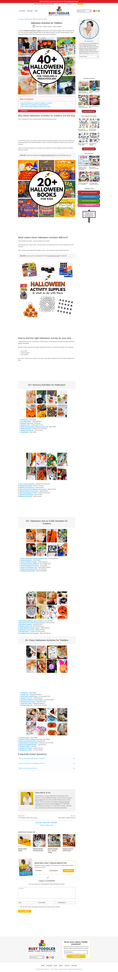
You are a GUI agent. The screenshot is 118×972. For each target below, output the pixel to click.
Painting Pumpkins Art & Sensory (30, 565)
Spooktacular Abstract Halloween (30, 563)
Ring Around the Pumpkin (28, 701)
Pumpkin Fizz (24, 692)
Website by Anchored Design (75, 969)
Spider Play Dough (26, 428)
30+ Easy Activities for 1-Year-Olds (83, 184)
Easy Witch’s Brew (26, 421)
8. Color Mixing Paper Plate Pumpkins (28, 633)
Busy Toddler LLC (45, 969)
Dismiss (77, 1)
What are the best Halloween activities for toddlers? (32, 758)
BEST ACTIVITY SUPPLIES (89, 200)
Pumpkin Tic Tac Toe (26, 698)
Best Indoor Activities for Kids (94, 168)
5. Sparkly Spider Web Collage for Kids (28, 628)
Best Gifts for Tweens (92, 144)
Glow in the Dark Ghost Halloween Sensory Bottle (33, 489)
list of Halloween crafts (53, 255)
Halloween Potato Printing (28, 570)
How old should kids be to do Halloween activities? (32, 763)
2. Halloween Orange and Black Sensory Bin (30, 739)
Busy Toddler (39, 800)
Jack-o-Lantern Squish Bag (26, 483)
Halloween (42, 825)
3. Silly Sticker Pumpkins (25, 624)
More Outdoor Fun (89, 111)
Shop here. (71, 1)
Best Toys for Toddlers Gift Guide (83, 130)
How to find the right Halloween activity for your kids (36, 106)
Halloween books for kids (47, 155)
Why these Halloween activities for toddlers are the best (37, 103)
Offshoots (57, 804)
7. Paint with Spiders (23, 631)
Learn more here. (94, 53)
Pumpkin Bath (25, 432)
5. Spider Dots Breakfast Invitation (27, 744)
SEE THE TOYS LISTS (89, 148)
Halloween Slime (25, 425)
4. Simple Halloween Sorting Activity (28, 742)
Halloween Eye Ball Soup (26, 494)
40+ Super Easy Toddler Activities (93, 184)
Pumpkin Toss (25, 694)
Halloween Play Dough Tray (26, 487)
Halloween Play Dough (27, 423)
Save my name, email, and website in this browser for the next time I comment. (40, 906)
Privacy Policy (54, 969)
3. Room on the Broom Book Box (27, 741)
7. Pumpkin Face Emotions (25, 748)
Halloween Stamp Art (26, 560)
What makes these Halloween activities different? (35, 104)
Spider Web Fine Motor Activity (29, 696)
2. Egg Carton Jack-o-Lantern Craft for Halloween (31, 622)
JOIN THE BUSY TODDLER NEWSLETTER (89, 205)
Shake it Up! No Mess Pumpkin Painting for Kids (34, 558)
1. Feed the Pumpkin (23, 737)
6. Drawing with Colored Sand (26, 629)
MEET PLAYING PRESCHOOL (89, 192)
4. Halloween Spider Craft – (25, 626)
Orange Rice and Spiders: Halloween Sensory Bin (34, 426)
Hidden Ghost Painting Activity (29, 569)
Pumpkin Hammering (26, 705)
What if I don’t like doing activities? (28, 768)
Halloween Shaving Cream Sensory (29, 491)
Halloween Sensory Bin (27, 430)
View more (24, 110)
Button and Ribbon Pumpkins (29, 562)
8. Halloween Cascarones (25, 749)
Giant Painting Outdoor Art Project (83, 92)
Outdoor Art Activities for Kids (83, 107)
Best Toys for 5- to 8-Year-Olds (83, 144)
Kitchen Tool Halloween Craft (29, 567)
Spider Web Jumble (26, 703)
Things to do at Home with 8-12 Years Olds (82, 168)
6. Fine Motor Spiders (24, 746)
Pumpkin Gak (24, 419)
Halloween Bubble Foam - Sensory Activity (53, 850)
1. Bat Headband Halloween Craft (27, 620)
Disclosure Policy (63, 969)
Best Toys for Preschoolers (92, 130)
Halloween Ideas (49, 825)
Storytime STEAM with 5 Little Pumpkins (32, 699)
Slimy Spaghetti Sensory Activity (28, 492)
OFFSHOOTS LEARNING (89, 196)
